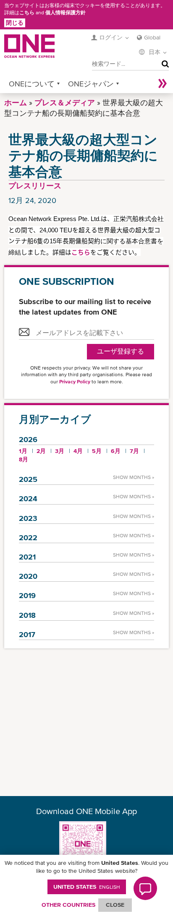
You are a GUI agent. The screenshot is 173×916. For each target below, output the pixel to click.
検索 (163, 64)
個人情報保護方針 (65, 13)
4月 (78, 451)
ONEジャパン (91, 83)
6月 (116, 451)
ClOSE (115, 904)
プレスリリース (34, 185)
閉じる (15, 22)
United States (86, 886)
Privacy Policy (74, 382)
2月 (41, 451)
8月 (23, 459)
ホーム (15, 102)
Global (152, 37)
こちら (26, 13)
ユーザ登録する (120, 351)
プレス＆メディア (64, 102)
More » (162, 83)
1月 (23, 451)
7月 (134, 451)
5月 (97, 451)
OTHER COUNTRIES (68, 904)
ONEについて (32, 83)
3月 (59, 451)
